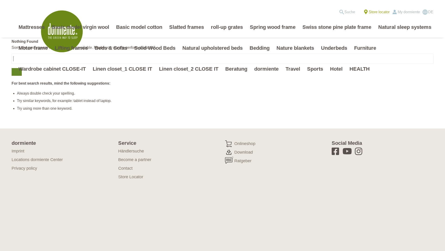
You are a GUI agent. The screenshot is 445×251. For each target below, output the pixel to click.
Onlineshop (244, 143)
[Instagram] (360, 151)
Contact (125, 168)
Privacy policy (24, 168)
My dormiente (409, 12)
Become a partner (134, 159)
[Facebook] (337, 151)
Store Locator (130, 177)
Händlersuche (131, 151)
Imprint (18, 151)
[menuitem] (349, 12)
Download (243, 152)
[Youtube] (348, 151)
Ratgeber (242, 161)
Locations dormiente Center (37, 159)
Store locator (379, 12)
